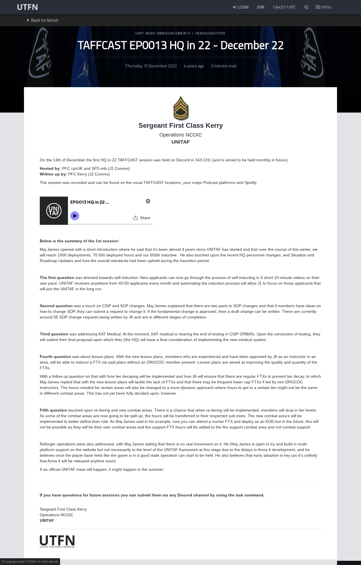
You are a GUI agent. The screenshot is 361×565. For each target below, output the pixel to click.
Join (260, 7)
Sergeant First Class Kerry (180, 125)
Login (242, 7)
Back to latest (44, 20)
